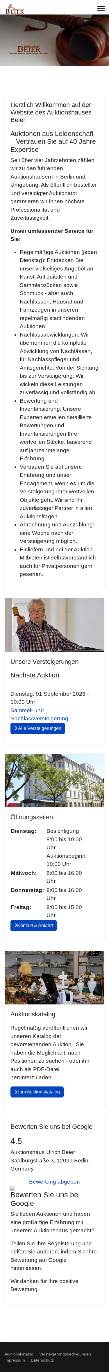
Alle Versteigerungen (39, 728)
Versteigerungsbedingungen (65, 1354)
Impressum (14, 1360)
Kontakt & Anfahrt (35, 925)
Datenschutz (42, 1360)
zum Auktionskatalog (38, 1091)
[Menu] (101, 8)
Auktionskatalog (18, 1354)
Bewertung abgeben (54, 1182)
